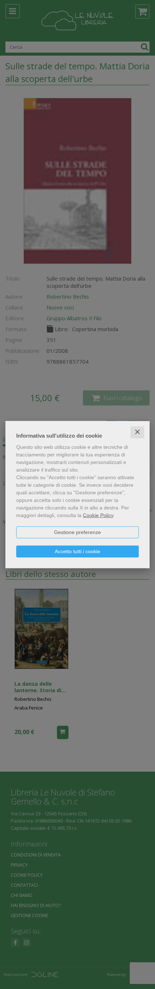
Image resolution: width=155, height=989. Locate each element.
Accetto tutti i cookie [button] (77, 551)
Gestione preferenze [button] (77, 532)
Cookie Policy (98, 515)
